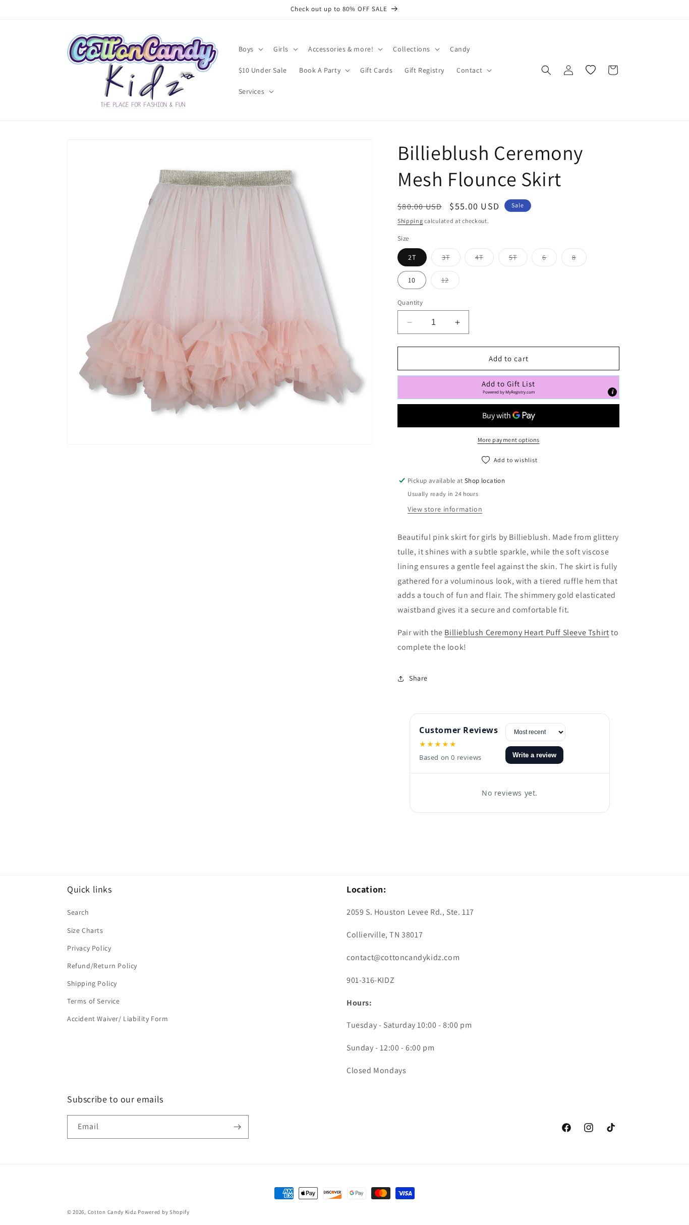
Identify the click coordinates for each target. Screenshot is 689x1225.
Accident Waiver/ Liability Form (117, 1018)
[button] (250, 49)
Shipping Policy (92, 983)
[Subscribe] (237, 1127)
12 (450, 280)
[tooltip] (612, 392)
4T (484, 257)
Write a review (534, 755)
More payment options (509, 439)
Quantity (410, 302)
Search (78, 912)
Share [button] (418, 678)
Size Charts (85, 930)
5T (518, 257)
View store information (445, 509)
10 (412, 280)
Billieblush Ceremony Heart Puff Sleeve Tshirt (526, 632)
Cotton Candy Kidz (112, 1211)
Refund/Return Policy (102, 965)
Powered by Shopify (164, 1211)
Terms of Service (93, 1001)
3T (451, 257)
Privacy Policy (89, 948)
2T (412, 257)
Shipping (410, 221)
